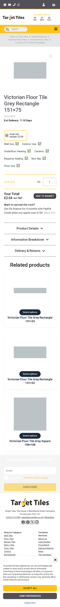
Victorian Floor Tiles (17, 39)
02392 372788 (13, 517)
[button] (55, 559)
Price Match (43, 545)
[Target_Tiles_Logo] (13, 17)
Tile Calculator (44, 554)
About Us (42, 538)
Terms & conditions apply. (36, 478)
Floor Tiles (23, 36)
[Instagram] (37, 522)
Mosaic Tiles (9, 542)
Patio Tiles (9, 548)
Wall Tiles (8, 535)
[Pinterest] (28, 522)
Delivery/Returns (46, 548)
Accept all (30, 588)
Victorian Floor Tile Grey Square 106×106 (30, 442)
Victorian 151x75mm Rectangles (30, 42)
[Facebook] (23, 522)
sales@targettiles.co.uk (32, 517)
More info (49, 212)
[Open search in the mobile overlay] (16, 29)
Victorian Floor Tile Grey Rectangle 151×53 (30, 381)
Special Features (39, 36)
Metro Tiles (9, 545)
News (40, 551)
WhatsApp (49, 517)
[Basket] (53, 5)
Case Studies (44, 542)
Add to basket (45, 196)
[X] (32, 522)
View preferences (30, 596)
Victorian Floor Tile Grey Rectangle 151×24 (30, 319)
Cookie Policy (30, 603)
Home (12, 36)
